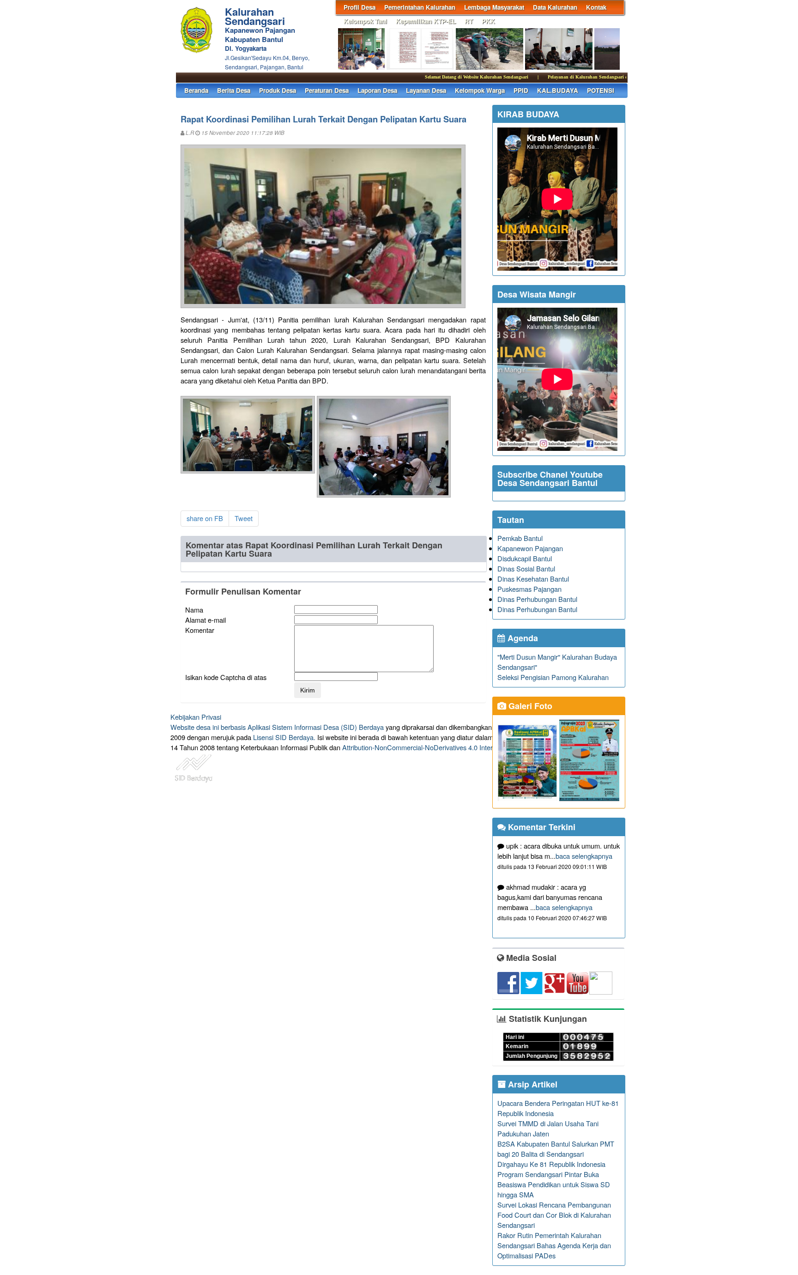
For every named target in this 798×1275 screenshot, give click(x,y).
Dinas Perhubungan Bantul (537, 599)
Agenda (521, 638)
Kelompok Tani (365, 21)
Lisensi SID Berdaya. (284, 737)
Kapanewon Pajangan (530, 548)
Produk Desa (277, 90)
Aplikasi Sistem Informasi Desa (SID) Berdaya (316, 727)
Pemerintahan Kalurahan (419, 7)
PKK (488, 21)
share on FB (205, 518)
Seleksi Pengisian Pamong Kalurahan (553, 677)
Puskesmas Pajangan (529, 589)
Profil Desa (359, 7)
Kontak (596, 7)
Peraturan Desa (327, 90)
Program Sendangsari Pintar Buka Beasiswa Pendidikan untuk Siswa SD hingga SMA (553, 1184)
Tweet (244, 518)
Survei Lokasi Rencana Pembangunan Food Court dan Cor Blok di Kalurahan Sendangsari (554, 1215)
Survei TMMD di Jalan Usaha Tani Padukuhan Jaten (547, 1128)
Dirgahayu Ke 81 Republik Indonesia (551, 1164)
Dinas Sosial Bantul (526, 568)
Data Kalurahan (555, 7)
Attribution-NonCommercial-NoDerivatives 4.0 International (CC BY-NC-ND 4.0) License (472, 747)
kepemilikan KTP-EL (426, 21)
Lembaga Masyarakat (494, 7)
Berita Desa (233, 90)
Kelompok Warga (480, 90)
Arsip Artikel (531, 1084)
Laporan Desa (377, 90)
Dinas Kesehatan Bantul (533, 578)
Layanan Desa (426, 90)
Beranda (196, 90)
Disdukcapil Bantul (524, 558)
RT (469, 21)
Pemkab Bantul (520, 538)
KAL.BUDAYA (557, 90)
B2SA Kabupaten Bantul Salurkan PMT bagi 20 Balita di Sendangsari (555, 1149)
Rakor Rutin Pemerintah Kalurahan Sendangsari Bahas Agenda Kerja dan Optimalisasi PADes (554, 1245)
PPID (521, 90)
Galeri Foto (529, 706)
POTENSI (600, 90)
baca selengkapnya (584, 856)
